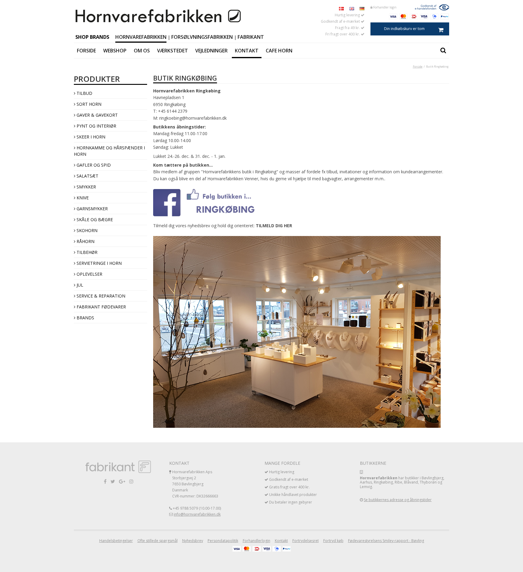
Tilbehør (86, 252)
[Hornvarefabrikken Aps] (158, 16)
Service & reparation (100, 296)
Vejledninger (211, 50)
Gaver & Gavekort (96, 115)
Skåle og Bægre (94, 219)
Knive (82, 198)
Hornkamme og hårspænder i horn (109, 151)
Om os (142, 50)
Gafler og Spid (93, 165)
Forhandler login (384, 7)
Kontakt (246, 50)
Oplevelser (88, 274)
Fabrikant (251, 37)
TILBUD (83, 93)
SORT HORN (88, 104)
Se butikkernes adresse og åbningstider (398, 499)
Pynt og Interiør (95, 126)
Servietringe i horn (98, 263)
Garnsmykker (91, 208)
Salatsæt (86, 176)
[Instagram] (131, 481)
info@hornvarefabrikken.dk (197, 514)
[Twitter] (113, 481)
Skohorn (86, 230)
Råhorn (84, 241)
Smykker (85, 187)
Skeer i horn (90, 137)
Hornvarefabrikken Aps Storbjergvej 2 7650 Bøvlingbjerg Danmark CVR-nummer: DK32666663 (195, 484)
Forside (86, 50)
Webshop (115, 50)
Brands (84, 318)
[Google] (122, 481)
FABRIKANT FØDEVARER (100, 307)
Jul (79, 285)
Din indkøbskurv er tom (404, 28)
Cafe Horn (279, 50)
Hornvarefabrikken (140, 37)
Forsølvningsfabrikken (202, 37)
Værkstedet (172, 50)
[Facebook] (105, 481)
